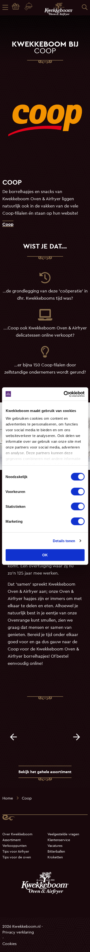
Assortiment (11, 840)
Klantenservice (59, 840)
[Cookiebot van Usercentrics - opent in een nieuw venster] (64, 394)
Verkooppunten (14, 845)
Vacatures (55, 845)
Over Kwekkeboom (17, 834)
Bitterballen (56, 851)
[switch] (77, 491)
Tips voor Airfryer (15, 851)
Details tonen (64, 541)
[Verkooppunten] (17, 7)
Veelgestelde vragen (63, 834)
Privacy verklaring (18, 931)
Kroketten (55, 857)
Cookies (9, 943)
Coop (7, 224)
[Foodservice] (29, 7)
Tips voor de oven (16, 857)
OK (45, 555)
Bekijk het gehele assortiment (45, 771)
